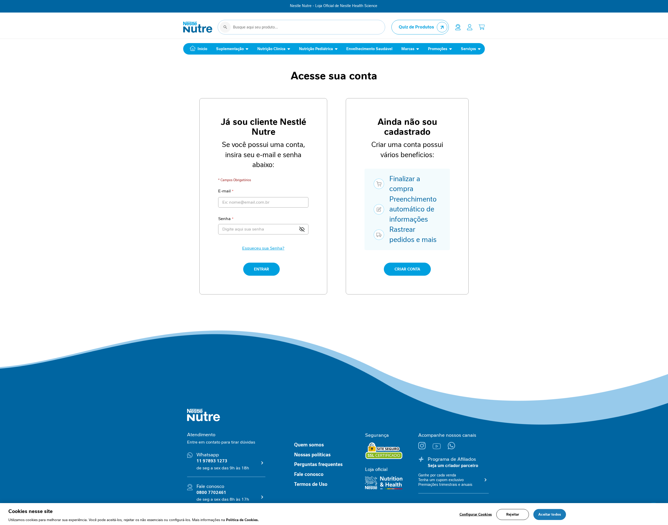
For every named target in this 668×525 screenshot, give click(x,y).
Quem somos (309, 445)
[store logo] (197, 27)
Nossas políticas (312, 455)
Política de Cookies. (242, 519)
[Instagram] (425, 448)
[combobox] (301, 27)
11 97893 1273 (211, 461)
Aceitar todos (549, 514)
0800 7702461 (211, 492)
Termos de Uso (310, 484)
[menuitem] (197, 49)
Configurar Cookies (476, 514)
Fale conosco (309, 474)
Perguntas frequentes (318, 464)
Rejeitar (512, 514)
